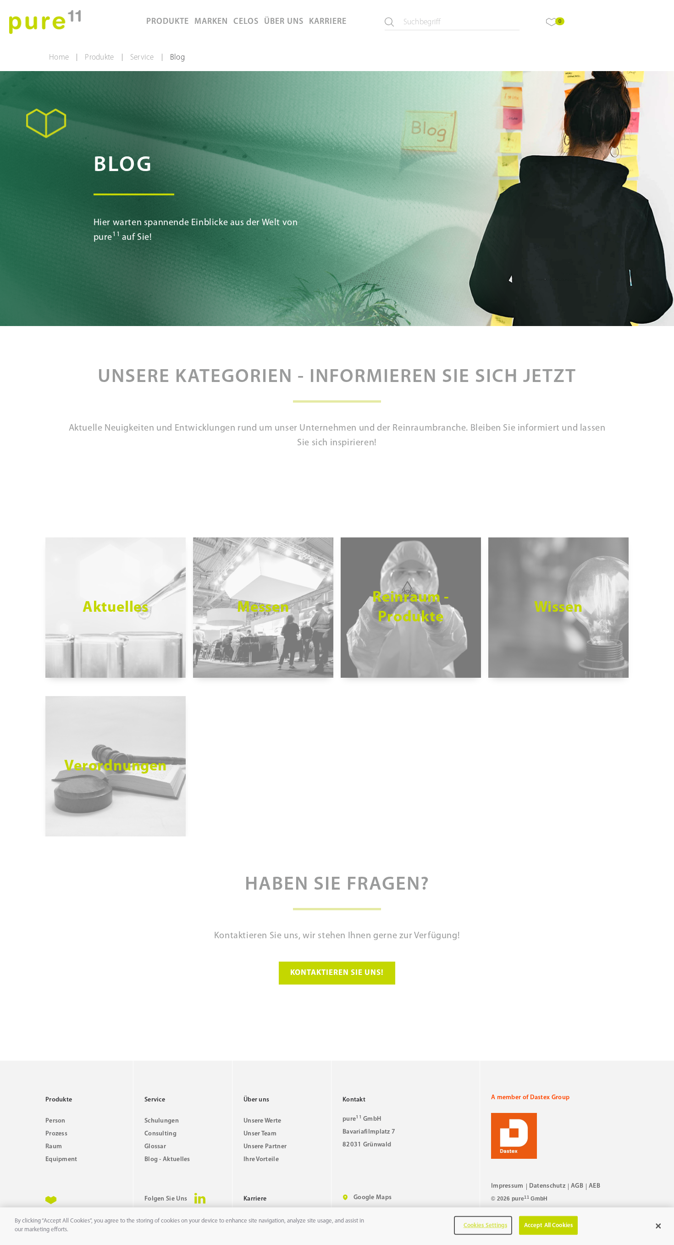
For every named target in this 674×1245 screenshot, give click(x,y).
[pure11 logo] (45, 22)
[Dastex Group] (560, 1136)
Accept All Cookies (548, 1225)
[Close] (658, 1226)
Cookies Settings (485, 1225)
